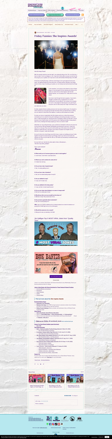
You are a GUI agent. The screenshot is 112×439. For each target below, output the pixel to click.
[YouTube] (59, 424)
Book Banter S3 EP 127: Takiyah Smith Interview (74, 386)
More (76, 24)
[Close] (110, 437)
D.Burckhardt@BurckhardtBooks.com (35, 420)
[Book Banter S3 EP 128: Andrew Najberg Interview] (56, 378)
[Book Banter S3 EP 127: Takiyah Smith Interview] (74, 378)
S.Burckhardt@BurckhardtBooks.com (35, 419)
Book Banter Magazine (48, 24)
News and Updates (38, 24)
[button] (32, 10)
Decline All (101, 437)
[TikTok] (56, 424)
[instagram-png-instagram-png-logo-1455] (53, 424)
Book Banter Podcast (69, 24)
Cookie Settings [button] (94, 437)
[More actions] (77, 32)
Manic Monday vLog (59, 24)
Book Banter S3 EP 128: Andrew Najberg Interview (55, 386)
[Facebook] (50, 424)
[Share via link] (43, 364)
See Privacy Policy (23, 437)
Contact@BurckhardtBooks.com (34, 418)
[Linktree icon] (47, 424)
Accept (107, 437)
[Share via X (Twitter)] (37, 364)
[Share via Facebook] (35, 364)
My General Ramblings (45, 360)
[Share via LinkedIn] (40, 364)
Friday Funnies (37, 360)
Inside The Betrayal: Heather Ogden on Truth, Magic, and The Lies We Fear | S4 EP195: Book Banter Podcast (37, 386)
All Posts (30, 24)
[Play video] (56, 233)
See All (82, 371)
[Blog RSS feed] (83, 15)
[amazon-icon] (62, 424)
